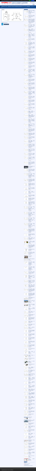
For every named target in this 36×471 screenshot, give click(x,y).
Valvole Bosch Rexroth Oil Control (28, 465)
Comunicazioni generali (27, 463)
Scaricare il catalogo (6, 24)
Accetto (30, 0)
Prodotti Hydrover (6, 22)
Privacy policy (32, 0)
